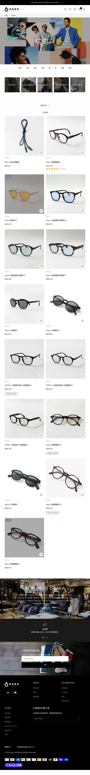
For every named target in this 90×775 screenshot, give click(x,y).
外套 (35, 68)
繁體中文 (8, 747)
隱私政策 (8, 722)
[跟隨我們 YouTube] (15, 692)
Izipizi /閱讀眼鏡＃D (54, 504)
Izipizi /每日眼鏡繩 (12, 162)
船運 (63, 697)
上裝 (27, 68)
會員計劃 (8, 730)
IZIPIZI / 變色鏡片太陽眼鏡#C (16, 445)
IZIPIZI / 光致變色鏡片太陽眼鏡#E (18, 385)
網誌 (34, 692)
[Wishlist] (70, 9)
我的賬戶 (8, 713)
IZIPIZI (7, 158)
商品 (62, 68)
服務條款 (8, 717)
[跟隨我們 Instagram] (8, 692)
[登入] (74, 9)
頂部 (6, 15)
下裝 (42, 68)
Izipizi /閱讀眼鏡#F (53, 162)
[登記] (78, 718)
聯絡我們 (36, 697)
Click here (45, 608)
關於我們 (36, 688)
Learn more (62, 2)
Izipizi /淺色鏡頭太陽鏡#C (56, 275)
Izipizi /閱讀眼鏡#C (12, 564)
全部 (19, 68)
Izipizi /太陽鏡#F (11, 330)
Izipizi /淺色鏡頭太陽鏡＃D (15, 275)
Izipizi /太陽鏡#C (11, 504)
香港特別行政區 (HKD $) (25, 747)
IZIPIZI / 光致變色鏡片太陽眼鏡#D (59, 385)
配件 (70, 68)
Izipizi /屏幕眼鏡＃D (54, 445)
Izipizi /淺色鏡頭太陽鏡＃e (56, 220)
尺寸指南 (65, 692)
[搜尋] (65, 9)
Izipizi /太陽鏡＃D (53, 330)
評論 (6, 734)
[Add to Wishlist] (41, 152)
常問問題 (65, 688)
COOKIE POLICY (11, 726)
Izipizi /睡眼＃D (11, 220)
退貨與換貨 (65, 701)
